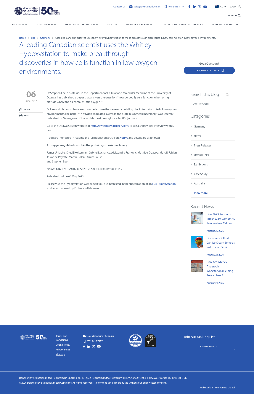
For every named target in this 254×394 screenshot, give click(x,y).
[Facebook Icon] (190, 6)
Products (18, 24)
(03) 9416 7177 (176, 6)
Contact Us (119, 6)
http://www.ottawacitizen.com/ (110, 125)
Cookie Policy (63, 344)
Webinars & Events (137, 24)
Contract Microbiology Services (182, 24)
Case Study (201, 174)
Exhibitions (201, 164)
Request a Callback (208, 70)
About (111, 24)
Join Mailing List (209, 346)
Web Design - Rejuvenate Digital (217, 387)
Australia (199, 183)
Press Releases (202, 145)
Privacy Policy (63, 349)
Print (26, 115)
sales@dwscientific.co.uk (146, 6)
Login (233, 6)
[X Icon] (200, 6)
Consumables (44, 24)
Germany (199, 126)
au (221, 6)
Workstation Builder (225, 24)
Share (26, 109)
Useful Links (201, 155)
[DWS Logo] (37, 11)
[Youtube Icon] (205, 6)
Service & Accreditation (80, 24)
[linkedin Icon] (195, 6)
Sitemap (60, 354)
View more (201, 193)
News (197, 136)
